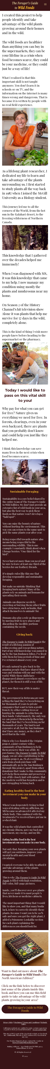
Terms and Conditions (31, 1022)
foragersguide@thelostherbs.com (25, 1042)
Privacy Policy (8, 1022)
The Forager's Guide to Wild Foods (25, 1009)
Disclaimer (18, 1022)
